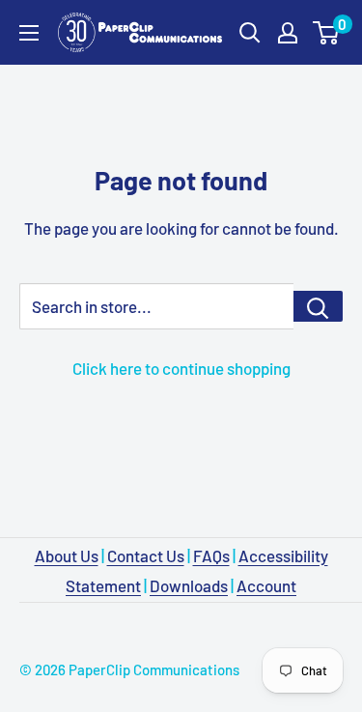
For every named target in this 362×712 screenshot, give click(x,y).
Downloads (189, 585)
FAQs (211, 555)
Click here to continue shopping (181, 368)
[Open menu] (29, 33)
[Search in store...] (318, 306)
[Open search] (250, 32)
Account (266, 585)
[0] (327, 32)
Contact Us (145, 555)
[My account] (287, 32)
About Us (66, 555)
